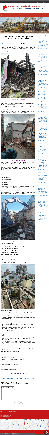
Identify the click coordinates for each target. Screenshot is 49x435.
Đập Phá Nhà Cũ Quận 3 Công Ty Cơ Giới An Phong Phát (43, 84)
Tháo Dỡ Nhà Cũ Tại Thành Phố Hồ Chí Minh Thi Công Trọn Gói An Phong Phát (42, 99)
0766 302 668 (20, 375)
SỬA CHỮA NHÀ (22, 14)
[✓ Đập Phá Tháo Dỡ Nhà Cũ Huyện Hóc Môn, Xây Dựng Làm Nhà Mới (42, 196)
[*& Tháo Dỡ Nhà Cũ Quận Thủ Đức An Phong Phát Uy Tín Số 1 (42, 66)
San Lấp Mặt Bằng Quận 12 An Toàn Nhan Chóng (42, 141)
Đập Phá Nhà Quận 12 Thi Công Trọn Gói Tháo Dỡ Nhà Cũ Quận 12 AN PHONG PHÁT (42, 179)
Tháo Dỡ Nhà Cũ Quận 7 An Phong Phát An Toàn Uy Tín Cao (42, 61)
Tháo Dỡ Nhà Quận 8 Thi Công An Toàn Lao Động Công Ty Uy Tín (42, 41)
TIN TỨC (45, 14)
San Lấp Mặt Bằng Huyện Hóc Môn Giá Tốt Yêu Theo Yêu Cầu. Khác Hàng (42, 170)
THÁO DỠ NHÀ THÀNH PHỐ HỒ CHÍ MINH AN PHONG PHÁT (42, 80)
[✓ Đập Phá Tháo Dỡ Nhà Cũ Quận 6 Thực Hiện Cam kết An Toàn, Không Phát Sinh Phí (43, 206)
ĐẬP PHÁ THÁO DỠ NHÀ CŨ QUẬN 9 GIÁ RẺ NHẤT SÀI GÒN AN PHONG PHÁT (43, 150)
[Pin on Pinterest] (20, 403)
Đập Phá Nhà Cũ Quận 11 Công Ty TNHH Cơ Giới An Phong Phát (43, 188)
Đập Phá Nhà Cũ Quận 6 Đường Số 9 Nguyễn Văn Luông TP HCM (42, 57)
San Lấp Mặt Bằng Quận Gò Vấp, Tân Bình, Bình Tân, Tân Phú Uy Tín (42, 166)
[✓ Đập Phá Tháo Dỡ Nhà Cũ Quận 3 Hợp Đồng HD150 (42, 215)
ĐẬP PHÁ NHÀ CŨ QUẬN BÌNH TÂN (18, 160)
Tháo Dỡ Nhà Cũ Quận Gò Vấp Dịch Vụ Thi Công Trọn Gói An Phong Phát (43, 108)
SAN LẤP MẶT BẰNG (30, 14)
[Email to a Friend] (18, 403)
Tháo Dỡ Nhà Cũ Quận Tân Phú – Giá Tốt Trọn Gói (43, 163)
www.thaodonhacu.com (6, 416)
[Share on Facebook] (15, 403)
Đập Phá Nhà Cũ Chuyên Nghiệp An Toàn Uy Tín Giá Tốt (42, 94)
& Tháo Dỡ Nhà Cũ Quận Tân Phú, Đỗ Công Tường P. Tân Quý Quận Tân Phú (42, 53)
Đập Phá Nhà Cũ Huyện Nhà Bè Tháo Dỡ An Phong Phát (43, 112)
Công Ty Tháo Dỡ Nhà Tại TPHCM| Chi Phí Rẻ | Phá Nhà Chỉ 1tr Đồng (18, 378)
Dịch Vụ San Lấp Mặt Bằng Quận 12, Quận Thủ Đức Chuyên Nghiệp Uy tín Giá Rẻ (42, 122)
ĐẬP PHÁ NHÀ (15, 14)
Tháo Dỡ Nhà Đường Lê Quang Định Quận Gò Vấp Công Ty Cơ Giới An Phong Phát (43, 71)
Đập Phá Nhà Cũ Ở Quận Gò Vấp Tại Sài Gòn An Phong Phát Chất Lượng (42, 117)
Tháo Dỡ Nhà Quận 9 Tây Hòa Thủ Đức (42, 49)
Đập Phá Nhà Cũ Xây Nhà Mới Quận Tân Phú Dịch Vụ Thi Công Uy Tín (42, 104)
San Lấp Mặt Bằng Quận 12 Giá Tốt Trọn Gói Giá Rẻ (42, 174)
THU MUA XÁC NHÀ (38, 14)
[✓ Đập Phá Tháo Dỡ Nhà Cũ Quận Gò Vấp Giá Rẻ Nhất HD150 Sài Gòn (42, 201)
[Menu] (1, 15)
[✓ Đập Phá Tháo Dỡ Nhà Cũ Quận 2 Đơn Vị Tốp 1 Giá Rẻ (42, 211)
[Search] (47, 15)
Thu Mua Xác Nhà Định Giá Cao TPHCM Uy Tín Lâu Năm (43, 45)
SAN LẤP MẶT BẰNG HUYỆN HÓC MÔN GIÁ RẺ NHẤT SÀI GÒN (42, 154)
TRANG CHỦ (4, 14)
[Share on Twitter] (16, 403)
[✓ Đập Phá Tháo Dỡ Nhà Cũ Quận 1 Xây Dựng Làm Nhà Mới (42, 219)
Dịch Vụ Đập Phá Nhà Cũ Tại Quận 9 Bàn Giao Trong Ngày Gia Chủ (43, 183)
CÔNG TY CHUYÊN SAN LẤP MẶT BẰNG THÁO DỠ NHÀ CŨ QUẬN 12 (42, 159)
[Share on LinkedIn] (22, 403)
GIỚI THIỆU (10, 14)
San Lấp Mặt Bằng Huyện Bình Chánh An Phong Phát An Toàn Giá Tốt (43, 145)
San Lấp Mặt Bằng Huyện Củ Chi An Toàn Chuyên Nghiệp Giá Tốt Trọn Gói (42, 137)
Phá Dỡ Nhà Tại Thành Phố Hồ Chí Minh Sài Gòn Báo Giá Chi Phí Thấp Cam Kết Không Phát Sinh (42, 89)
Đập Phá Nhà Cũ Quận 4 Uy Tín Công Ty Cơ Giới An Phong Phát (43, 75)
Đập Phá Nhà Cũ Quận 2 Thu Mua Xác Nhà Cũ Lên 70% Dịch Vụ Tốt (42, 192)
